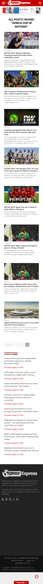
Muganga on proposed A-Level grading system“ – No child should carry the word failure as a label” (20, 422)
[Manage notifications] (36, 576)
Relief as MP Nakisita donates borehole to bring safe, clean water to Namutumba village (21, 436)
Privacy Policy (17, 561)
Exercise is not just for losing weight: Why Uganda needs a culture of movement (20, 397)
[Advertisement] (21, 527)
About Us (30, 561)
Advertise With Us (22, 563)
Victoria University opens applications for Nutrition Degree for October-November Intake (20, 361)
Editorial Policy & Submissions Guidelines (21, 558)
